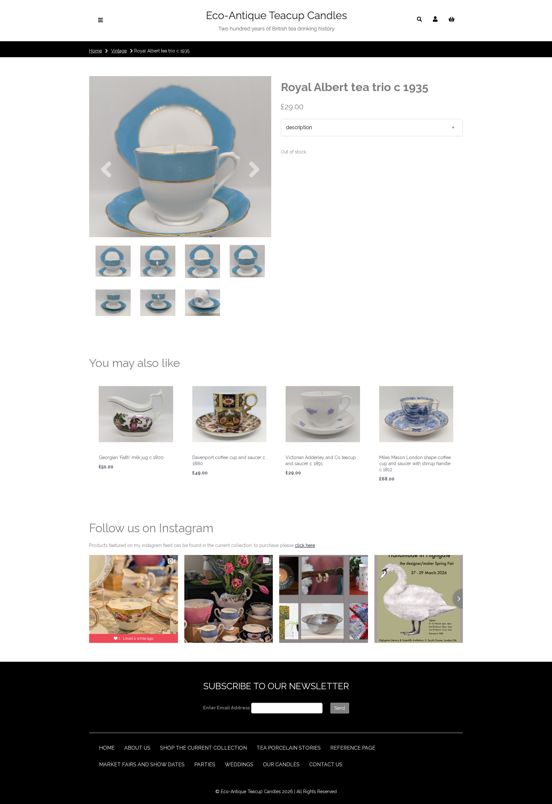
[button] (106, 197)
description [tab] (299, 127)
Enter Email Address (226, 707)
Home (95, 50)
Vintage (119, 50)
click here (305, 545)
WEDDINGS (239, 764)
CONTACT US (325, 764)
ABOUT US (137, 748)
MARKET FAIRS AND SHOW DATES (142, 764)
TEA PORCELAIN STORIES (289, 748)
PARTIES (204, 764)
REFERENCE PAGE (352, 748)
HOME (107, 748)
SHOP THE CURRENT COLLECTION (203, 748)
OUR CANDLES (281, 764)
